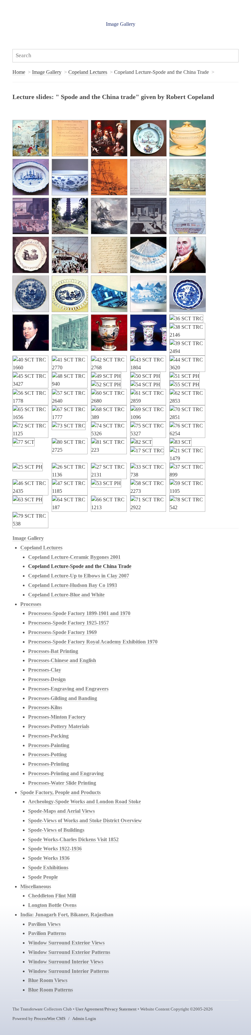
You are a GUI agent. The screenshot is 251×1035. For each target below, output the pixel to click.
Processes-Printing (48, 764)
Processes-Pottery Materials (58, 726)
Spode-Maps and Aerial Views (61, 811)
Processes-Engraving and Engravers (68, 689)
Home (18, 72)
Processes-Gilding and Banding (62, 698)
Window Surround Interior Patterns (68, 971)
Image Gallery (120, 24)
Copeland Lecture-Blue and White (66, 594)
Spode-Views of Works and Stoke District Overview (85, 820)
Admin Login (84, 1018)
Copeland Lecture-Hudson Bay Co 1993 (72, 585)
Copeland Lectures (87, 72)
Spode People (43, 877)
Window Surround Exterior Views (66, 942)
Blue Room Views (47, 980)
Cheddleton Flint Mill (52, 895)
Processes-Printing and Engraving (66, 773)
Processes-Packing (48, 736)
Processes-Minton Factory (57, 717)
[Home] (55, 20)
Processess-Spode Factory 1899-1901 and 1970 (79, 613)
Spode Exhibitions (48, 867)
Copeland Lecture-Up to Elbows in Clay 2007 (78, 575)
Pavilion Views (44, 924)
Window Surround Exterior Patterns (69, 952)
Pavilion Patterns (47, 933)
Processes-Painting (48, 745)
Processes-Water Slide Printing (62, 783)
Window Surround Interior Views (65, 961)
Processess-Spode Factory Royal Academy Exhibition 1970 (93, 641)
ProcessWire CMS (49, 1018)
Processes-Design (47, 679)
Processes (30, 604)
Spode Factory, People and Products (60, 792)
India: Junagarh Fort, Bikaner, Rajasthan (66, 914)
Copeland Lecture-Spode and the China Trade (79, 566)
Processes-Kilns (45, 707)
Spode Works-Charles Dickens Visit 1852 (73, 839)
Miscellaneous (35, 886)
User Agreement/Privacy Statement (106, 1009)
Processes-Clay (44, 670)
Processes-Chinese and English (62, 660)
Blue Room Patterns (50, 990)
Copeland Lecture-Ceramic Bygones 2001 (74, 557)
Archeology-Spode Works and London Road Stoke (84, 801)
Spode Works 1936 (49, 858)
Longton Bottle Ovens (52, 905)
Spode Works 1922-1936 (55, 848)
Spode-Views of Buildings (56, 830)
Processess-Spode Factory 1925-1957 (68, 623)
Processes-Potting (47, 754)
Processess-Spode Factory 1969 (62, 632)
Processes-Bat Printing (53, 651)
